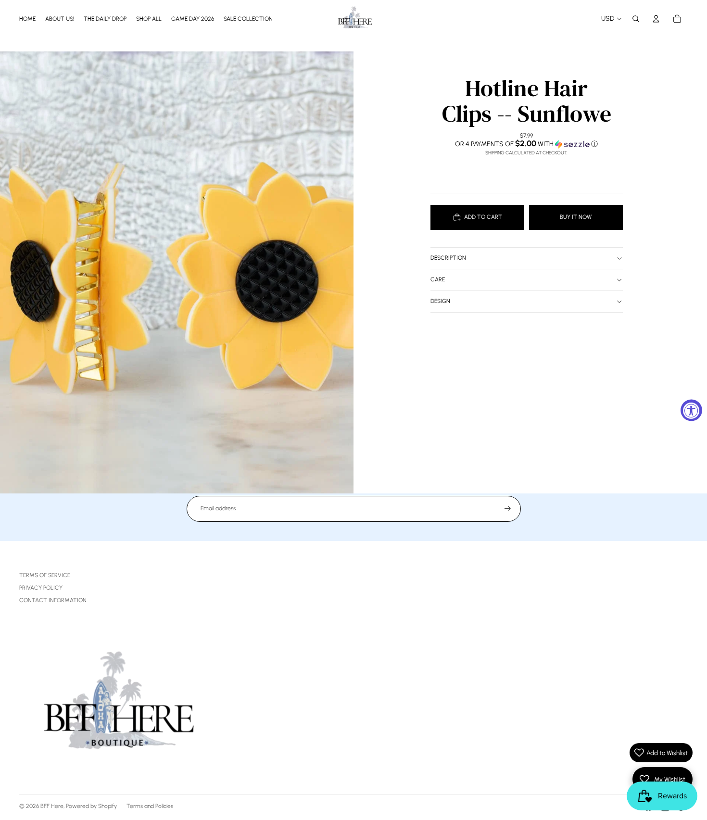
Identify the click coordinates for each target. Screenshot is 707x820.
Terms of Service (44, 575)
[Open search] (635, 18)
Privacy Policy (41, 587)
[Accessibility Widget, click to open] (691, 410)
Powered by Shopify (91, 806)
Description (448, 257)
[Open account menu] (656, 18)
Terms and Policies (149, 806)
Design (440, 301)
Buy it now (576, 217)
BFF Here (51, 806)
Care (437, 279)
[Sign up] (507, 508)
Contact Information (53, 600)
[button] (526, 144)
